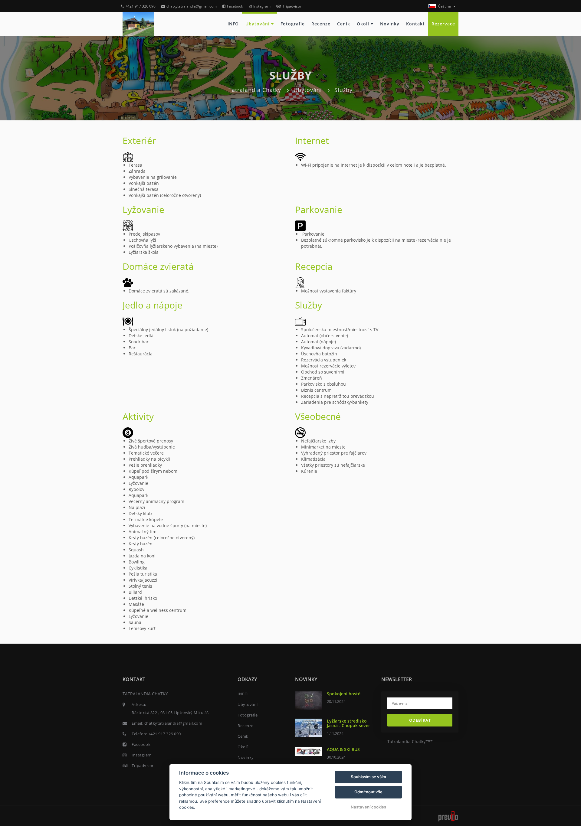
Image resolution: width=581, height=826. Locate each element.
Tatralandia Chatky (254, 89)
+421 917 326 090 (140, 6)
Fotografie (293, 24)
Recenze (320, 24)
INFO (233, 24)
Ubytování (258, 24)
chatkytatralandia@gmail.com (191, 6)
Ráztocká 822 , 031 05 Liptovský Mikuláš (170, 712)
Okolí (364, 24)
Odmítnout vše (368, 791)
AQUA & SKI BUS (343, 749)
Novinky (389, 24)
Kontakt (415, 24)
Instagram (262, 6)
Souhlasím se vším (368, 776)
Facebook (235, 6)
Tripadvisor (291, 6)
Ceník (343, 24)
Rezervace (443, 24)
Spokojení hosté (343, 694)
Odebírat (420, 720)
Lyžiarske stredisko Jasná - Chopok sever (348, 723)
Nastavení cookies (368, 807)
